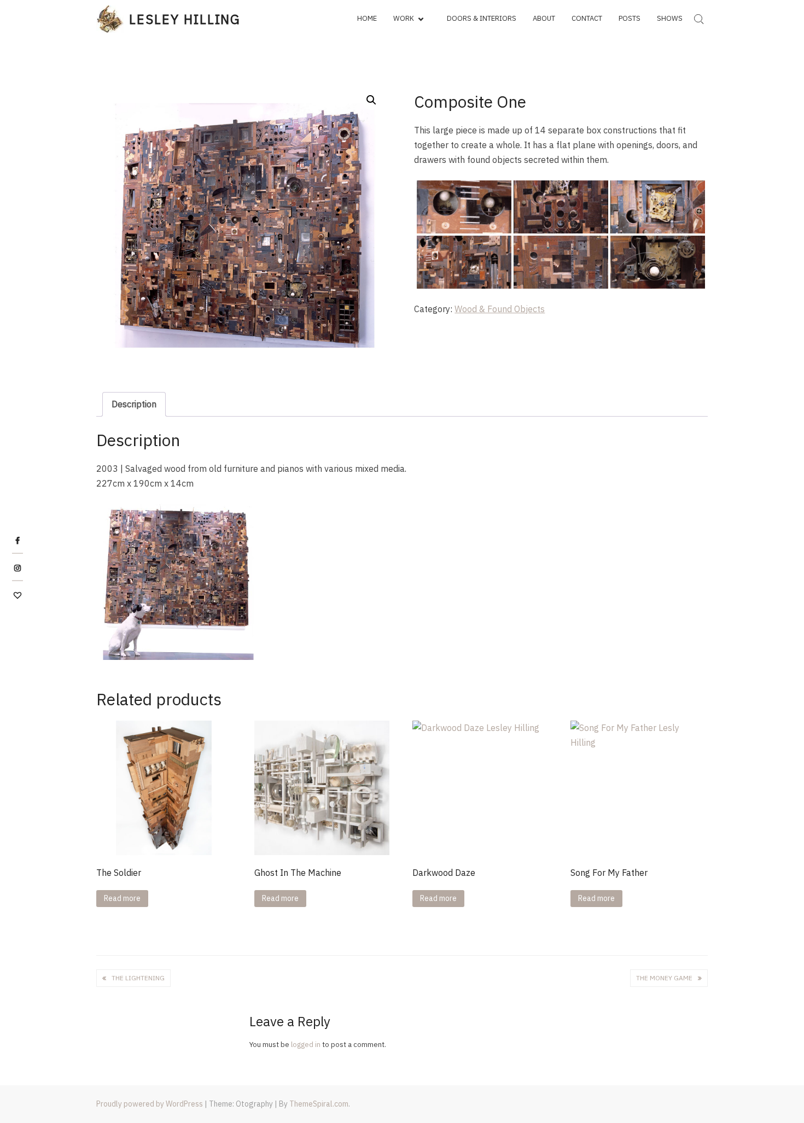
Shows (670, 18)
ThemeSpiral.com (318, 1104)
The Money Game (664, 978)
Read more (122, 898)
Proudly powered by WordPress (149, 1104)
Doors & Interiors (481, 18)
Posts (629, 18)
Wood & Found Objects (500, 308)
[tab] (134, 404)
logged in (306, 1044)
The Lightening (138, 978)
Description (134, 404)
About (544, 18)
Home (367, 18)
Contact (587, 18)
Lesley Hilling (185, 19)
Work (403, 18)
